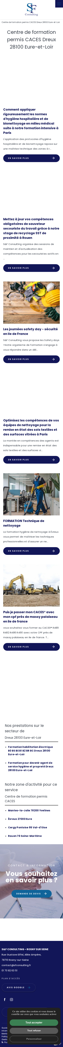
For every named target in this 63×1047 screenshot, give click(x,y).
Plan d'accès (11, 978)
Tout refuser (34, 1030)
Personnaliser (34, 1039)
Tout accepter (34, 1022)
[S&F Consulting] (31, 9)
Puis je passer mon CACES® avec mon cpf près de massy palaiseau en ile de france (30, 617)
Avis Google (16, 987)
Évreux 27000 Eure (20, 819)
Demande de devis (28, 893)
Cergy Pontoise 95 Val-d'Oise (27, 827)
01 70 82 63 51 (9, 970)
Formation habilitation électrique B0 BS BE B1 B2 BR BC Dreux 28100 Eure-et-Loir (30, 750)
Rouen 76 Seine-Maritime (25, 836)
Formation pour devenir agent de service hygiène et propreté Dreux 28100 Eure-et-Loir (31, 766)
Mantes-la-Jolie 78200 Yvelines (29, 810)
